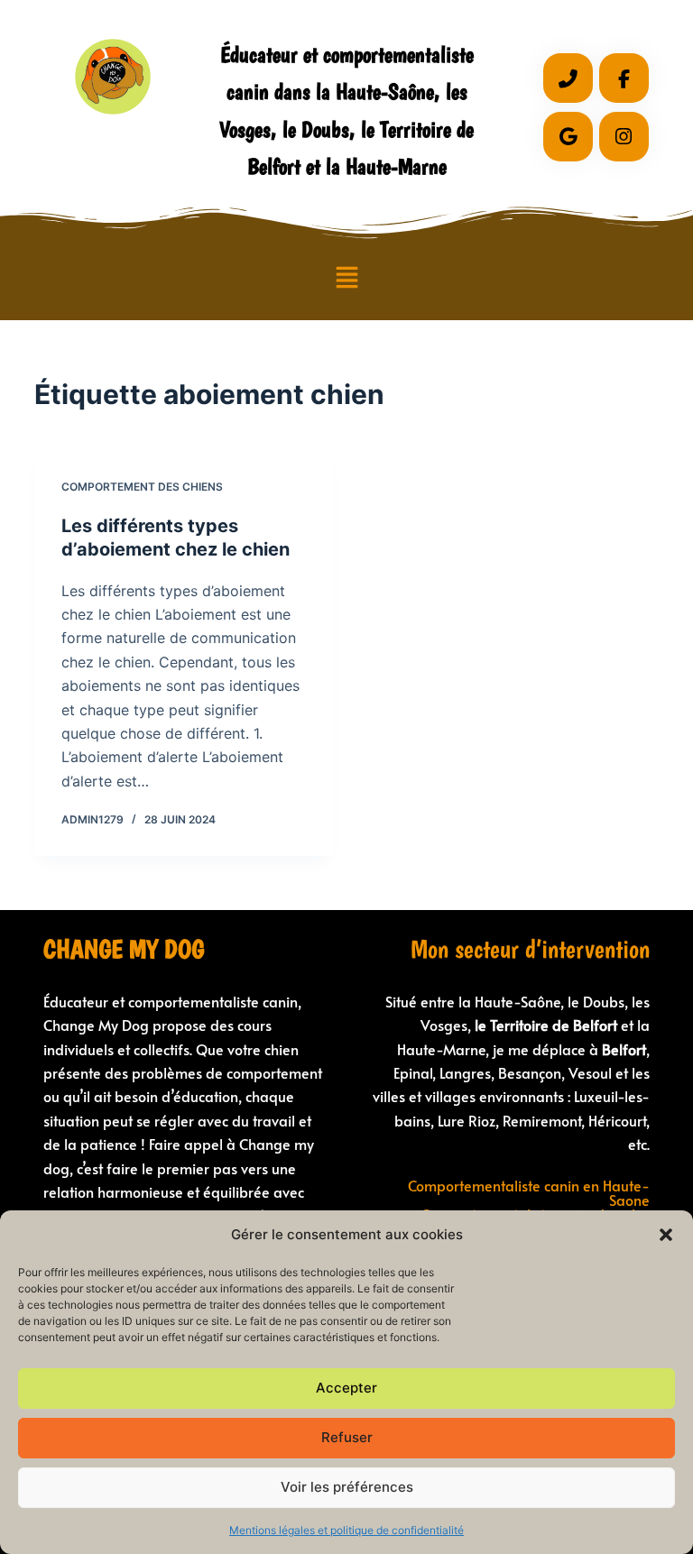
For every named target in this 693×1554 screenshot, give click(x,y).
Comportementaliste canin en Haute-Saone (529, 1192)
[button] (666, 1235)
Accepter (346, 1387)
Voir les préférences (347, 1486)
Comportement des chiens (142, 486)
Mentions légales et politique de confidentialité (346, 1530)
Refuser (347, 1437)
